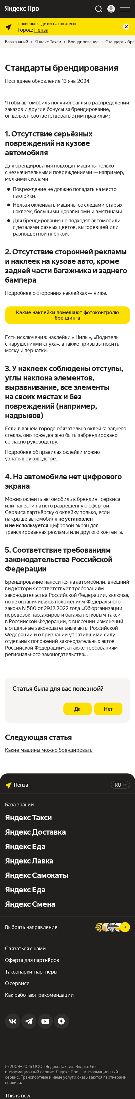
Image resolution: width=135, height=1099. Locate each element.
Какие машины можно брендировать (49, 750)
